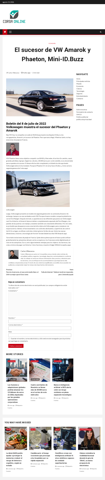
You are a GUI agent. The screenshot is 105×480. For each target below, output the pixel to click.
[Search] (100, 32)
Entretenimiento (82, 96)
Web (10, 332)
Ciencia (79, 89)
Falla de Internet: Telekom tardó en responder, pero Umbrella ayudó (57, 272)
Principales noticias (83, 81)
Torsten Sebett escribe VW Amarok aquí (52, 233)
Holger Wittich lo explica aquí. (60, 245)
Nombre (11, 318)
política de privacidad (84, 119)
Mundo (79, 84)
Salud (8, 429)
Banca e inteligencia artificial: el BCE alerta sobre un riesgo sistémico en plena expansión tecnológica (62, 390)
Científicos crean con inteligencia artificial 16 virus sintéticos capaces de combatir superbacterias (64, 458)
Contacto (79, 98)
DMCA (79, 114)
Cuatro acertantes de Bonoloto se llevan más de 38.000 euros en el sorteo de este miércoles (39, 390)
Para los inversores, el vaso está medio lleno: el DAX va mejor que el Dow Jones (22, 272)
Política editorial (82, 117)
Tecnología (80, 91)
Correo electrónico (15, 325)
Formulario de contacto (84, 112)
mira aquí (24, 168)
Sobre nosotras (81, 109)
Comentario (13, 291)
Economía (52, 43)
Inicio (78, 79)
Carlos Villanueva (13, 73)
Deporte (79, 94)
